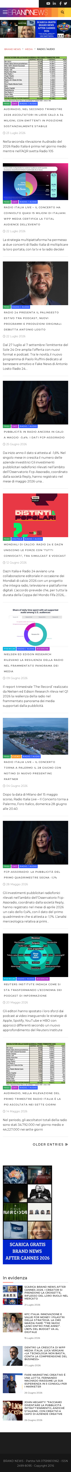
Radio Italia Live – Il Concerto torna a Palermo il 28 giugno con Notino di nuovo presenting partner (32, 770)
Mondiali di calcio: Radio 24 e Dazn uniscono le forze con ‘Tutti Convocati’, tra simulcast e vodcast (35, 550)
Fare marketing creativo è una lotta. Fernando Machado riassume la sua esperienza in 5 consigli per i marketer (45, 1380)
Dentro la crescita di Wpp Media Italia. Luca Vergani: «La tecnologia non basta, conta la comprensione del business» (45, 1353)
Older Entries (49, 1144)
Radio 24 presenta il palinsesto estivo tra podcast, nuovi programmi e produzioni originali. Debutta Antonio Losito (33, 321)
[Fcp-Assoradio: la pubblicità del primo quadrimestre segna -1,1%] (35, 842)
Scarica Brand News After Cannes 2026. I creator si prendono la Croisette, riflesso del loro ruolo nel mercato (46, 1292)
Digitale (17, 539)
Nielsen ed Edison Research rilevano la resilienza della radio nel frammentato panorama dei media (33, 663)
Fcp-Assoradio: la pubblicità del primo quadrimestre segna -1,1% (32, 874)
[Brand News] (35, 12)
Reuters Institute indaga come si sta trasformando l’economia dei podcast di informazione (33, 990)
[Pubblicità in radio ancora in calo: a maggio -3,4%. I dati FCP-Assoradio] (35, 402)
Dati (14, 103)
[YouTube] (48, 4)
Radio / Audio (28, 103)
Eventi (16, 756)
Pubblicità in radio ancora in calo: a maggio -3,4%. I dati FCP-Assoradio (34, 434)
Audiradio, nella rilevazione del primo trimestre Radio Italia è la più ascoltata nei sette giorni (32, 1099)
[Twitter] (65, 4)
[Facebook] (59, 4)
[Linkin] (54, 4)
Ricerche (43, 649)
